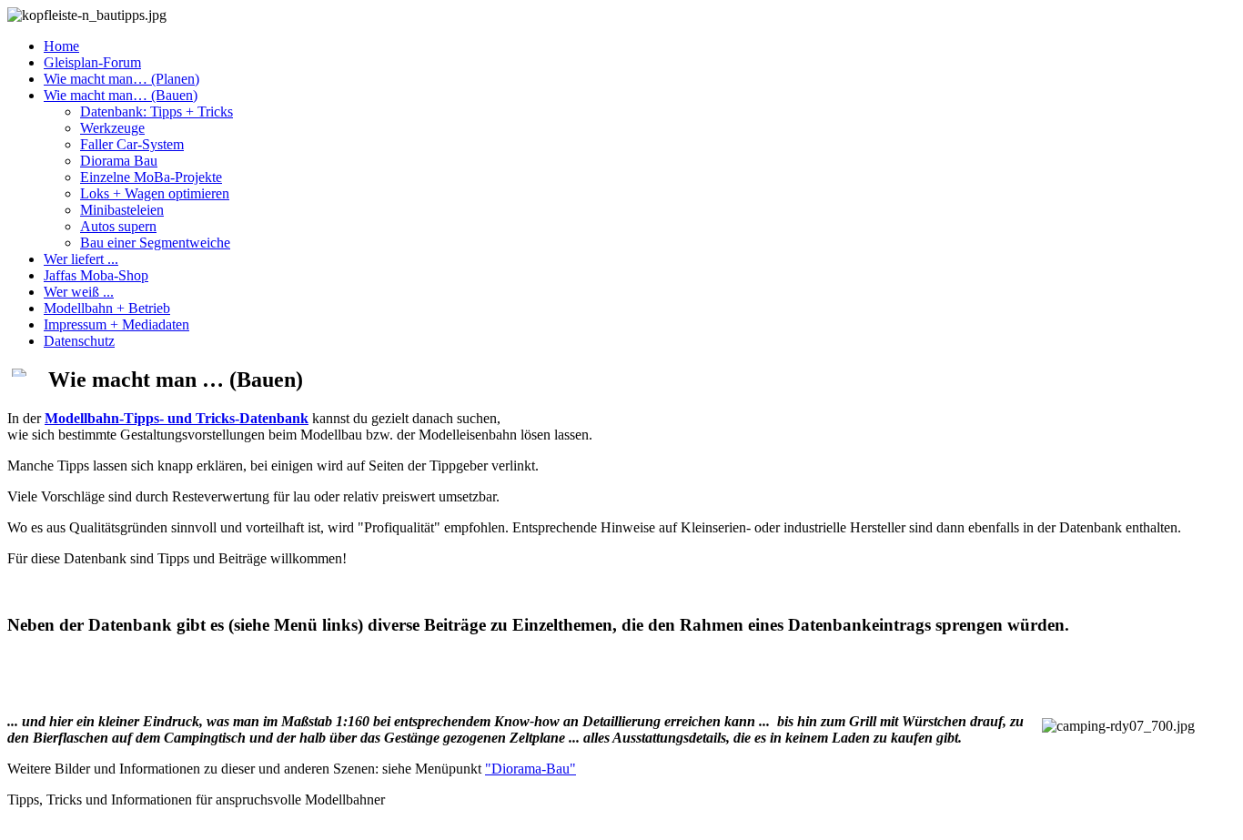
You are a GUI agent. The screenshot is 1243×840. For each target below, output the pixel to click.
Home (61, 46)
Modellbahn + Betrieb (107, 308)
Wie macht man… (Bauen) (120, 95)
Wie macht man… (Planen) (121, 78)
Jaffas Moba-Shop (96, 275)
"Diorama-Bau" (530, 768)
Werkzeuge (112, 128)
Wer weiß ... (79, 291)
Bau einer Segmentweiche (155, 242)
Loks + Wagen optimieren (154, 193)
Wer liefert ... (81, 259)
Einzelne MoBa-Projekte (151, 177)
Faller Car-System (132, 144)
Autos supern (118, 226)
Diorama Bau (118, 160)
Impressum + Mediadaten (116, 324)
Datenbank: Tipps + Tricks (156, 111)
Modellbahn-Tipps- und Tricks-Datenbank (176, 418)
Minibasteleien (122, 210)
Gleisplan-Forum (92, 62)
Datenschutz (79, 341)
